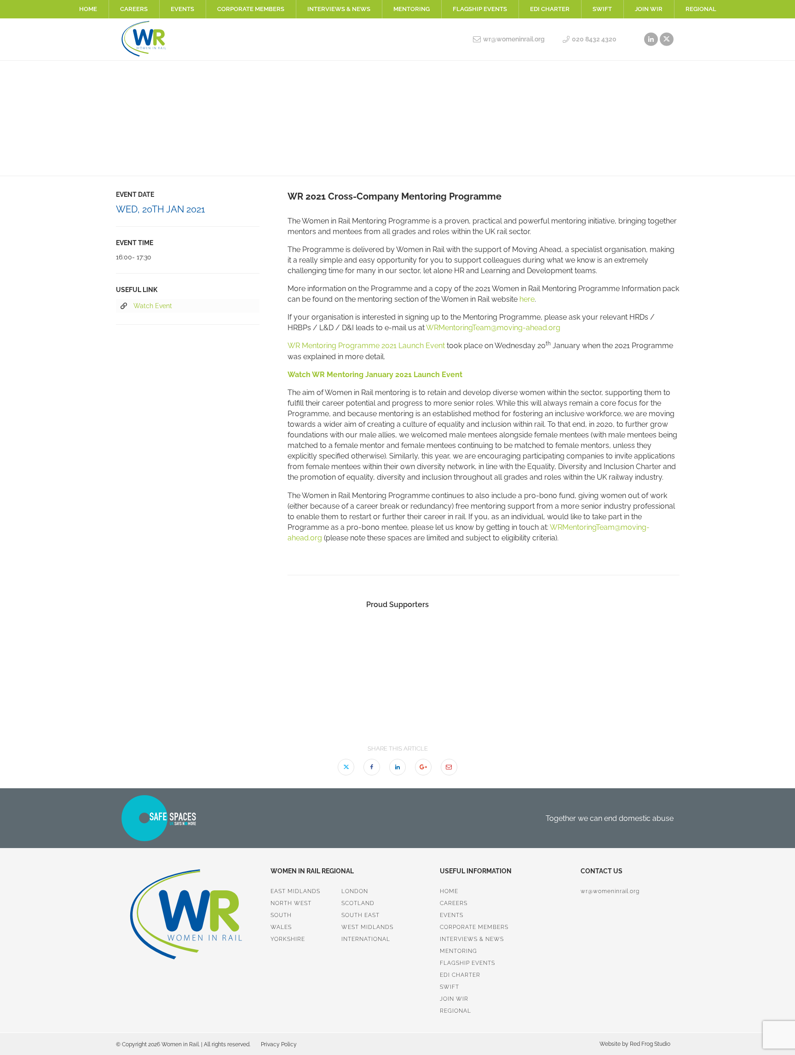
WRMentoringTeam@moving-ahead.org (493, 327)
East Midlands (295, 891)
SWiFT (602, 9)
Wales (281, 927)
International (365, 939)
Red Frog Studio (649, 1044)
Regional (701, 9)
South (281, 915)
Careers (134, 9)
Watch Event (152, 306)
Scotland (357, 903)
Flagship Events (480, 9)
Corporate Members (250, 9)
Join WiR (648, 9)
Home (88, 9)
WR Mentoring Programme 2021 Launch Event (366, 345)
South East (360, 915)
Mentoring (411, 9)
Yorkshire (288, 939)
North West (291, 903)
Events (182, 9)
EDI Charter (550, 9)
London (354, 891)
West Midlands (367, 927)
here (527, 299)
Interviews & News (338, 9)
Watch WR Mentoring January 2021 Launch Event (375, 374)
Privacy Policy (279, 1044)
